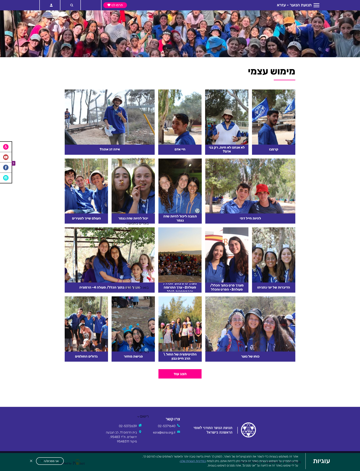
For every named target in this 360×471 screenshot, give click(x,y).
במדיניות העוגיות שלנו (193, 461)
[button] (50, 461)
